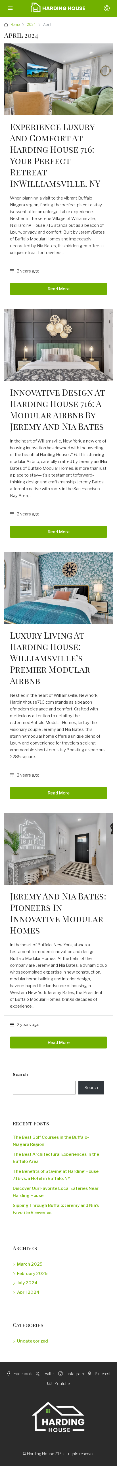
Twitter (48, 1373)
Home (15, 24)
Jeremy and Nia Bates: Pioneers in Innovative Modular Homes (58, 913)
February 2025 (32, 1273)
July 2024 (27, 1282)
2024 (31, 24)
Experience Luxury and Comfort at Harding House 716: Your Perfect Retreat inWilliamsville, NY (55, 155)
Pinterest (102, 1373)
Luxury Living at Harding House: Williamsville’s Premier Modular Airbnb (50, 658)
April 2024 (28, 1292)
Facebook (22, 1373)
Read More (59, 288)
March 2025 (29, 1264)
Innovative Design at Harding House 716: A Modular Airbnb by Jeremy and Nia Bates (57, 409)
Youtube (62, 1383)
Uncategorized (32, 1341)
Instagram (74, 1373)
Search (20, 1074)
